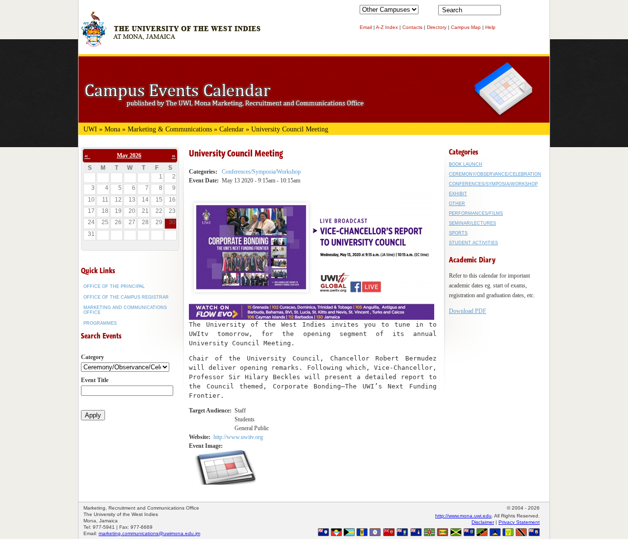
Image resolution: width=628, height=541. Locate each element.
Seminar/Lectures (472, 223)
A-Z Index (387, 27)
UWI (90, 129)
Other (457, 203)
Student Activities (473, 242)
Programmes (100, 323)
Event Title (94, 380)
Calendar (231, 129)
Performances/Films (476, 213)
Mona (112, 129)
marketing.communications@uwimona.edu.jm (149, 533)
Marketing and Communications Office (125, 310)
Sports (458, 233)
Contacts (412, 27)
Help (490, 27)
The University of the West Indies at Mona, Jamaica (170, 34)
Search (510, 12)
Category (92, 357)
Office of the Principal (114, 286)
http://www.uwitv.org (238, 437)
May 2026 (129, 155)
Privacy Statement (519, 522)
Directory (436, 27)
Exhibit (458, 193)
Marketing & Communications (170, 129)
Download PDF (467, 311)
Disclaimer (482, 522)
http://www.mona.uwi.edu (463, 515)
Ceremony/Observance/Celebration (495, 174)
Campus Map (466, 27)
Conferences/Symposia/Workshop (261, 171)
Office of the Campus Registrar (126, 297)
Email (366, 27)
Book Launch (465, 164)
